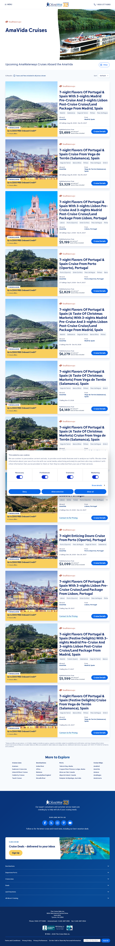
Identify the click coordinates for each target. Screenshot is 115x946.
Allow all (90, 491)
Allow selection (57, 491)
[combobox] (104, 75)
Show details (97, 485)
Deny (25, 491)
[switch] (45, 477)
